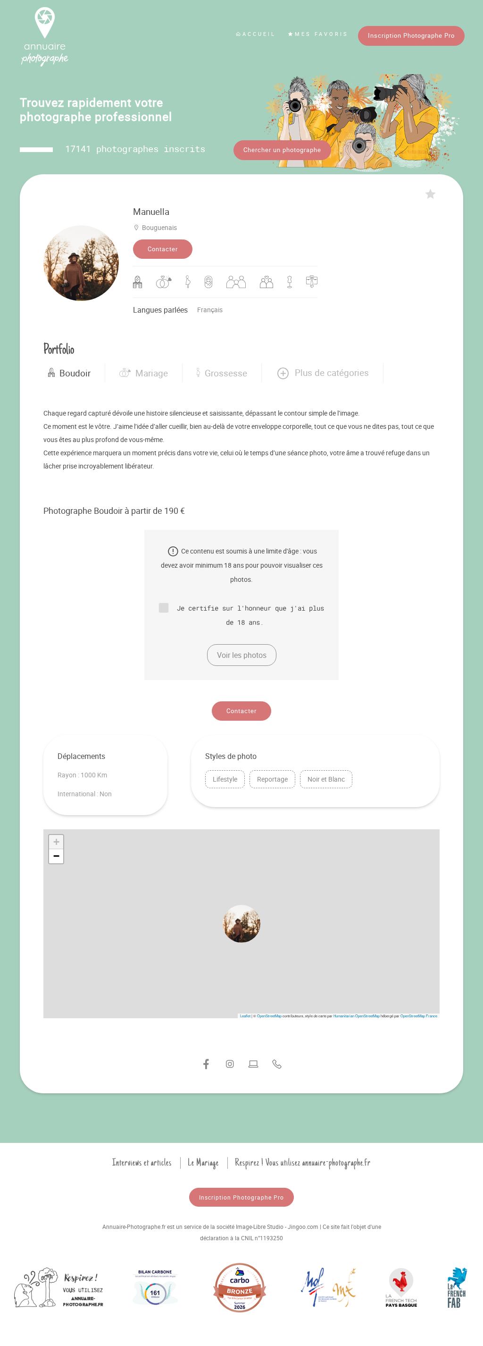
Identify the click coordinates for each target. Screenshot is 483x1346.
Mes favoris (322, 33)
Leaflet (245, 1015)
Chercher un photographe (282, 149)
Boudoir (75, 373)
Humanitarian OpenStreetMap (356, 1015)
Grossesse (226, 373)
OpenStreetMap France (418, 1015)
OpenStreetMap (269, 1015)
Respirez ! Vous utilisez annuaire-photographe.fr (303, 1163)
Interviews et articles (142, 1163)
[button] (322, 373)
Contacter (163, 249)
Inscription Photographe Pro (411, 35)
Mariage (151, 373)
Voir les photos (241, 655)
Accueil (259, 33)
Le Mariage (203, 1163)
